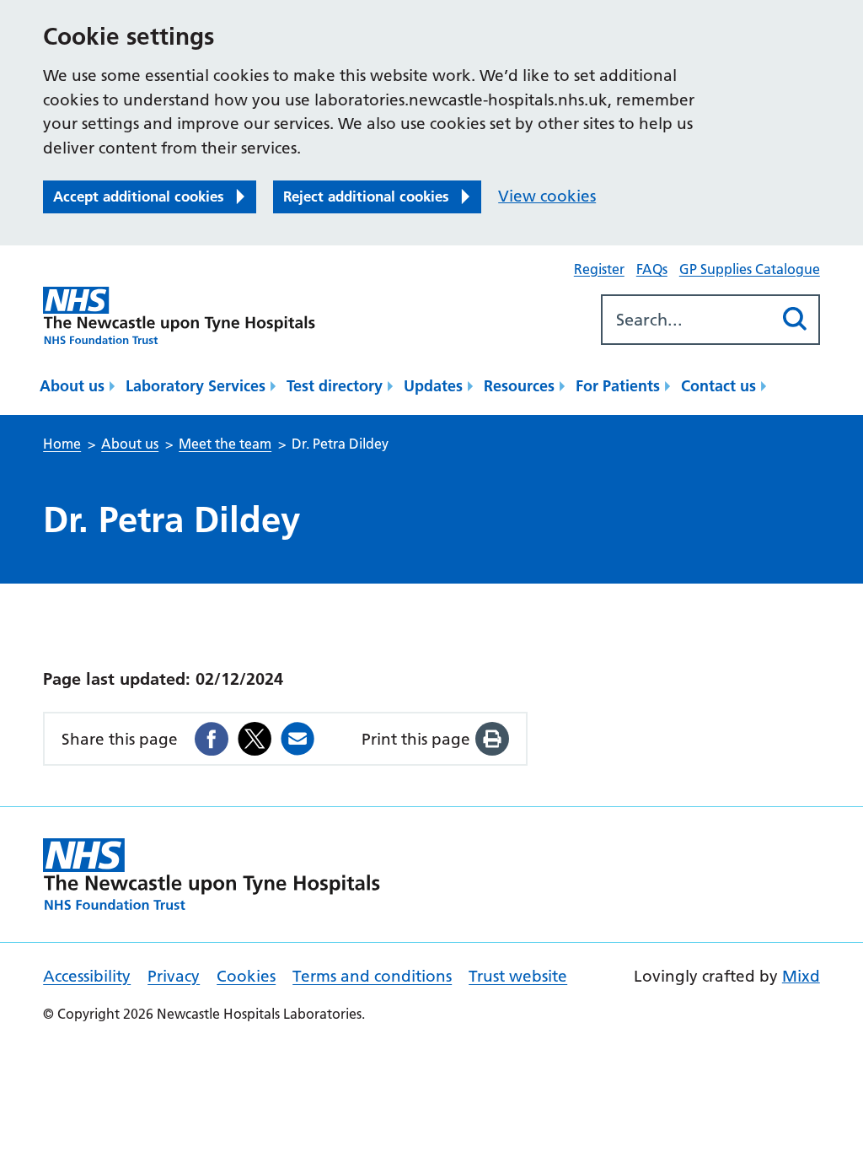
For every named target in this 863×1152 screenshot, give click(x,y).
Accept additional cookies (138, 196)
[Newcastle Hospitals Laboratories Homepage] (179, 316)
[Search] (795, 319)
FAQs (651, 269)
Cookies (246, 976)
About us (72, 386)
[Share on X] (254, 739)
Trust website (518, 976)
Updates (433, 386)
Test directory (335, 386)
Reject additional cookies (366, 196)
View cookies (547, 196)
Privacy (173, 976)
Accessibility (87, 976)
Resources (519, 386)
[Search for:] (687, 319)
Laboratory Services (195, 386)
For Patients (618, 386)
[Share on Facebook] (211, 739)
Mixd (801, 976)
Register (599, 269)
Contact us (718, 386)
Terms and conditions (372, 976)
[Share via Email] (297, 739)
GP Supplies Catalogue (749, 269)
